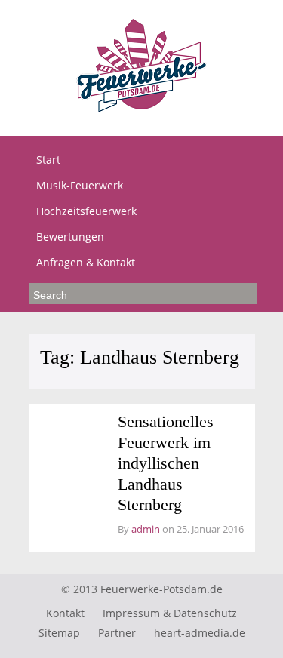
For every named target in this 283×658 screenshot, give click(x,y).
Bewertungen (70, 236)
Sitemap (59, 633)
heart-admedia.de (199, 633)
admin (145, 529)
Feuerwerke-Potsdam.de (161, 589)
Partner (117, 633)
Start (48, 159)
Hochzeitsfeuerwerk (86, 211)
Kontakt (65, 613)
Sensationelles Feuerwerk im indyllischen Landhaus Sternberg (166, 463)
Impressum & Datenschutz (170, 613)
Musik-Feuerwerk (79, 185)
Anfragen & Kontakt (85, 262)
